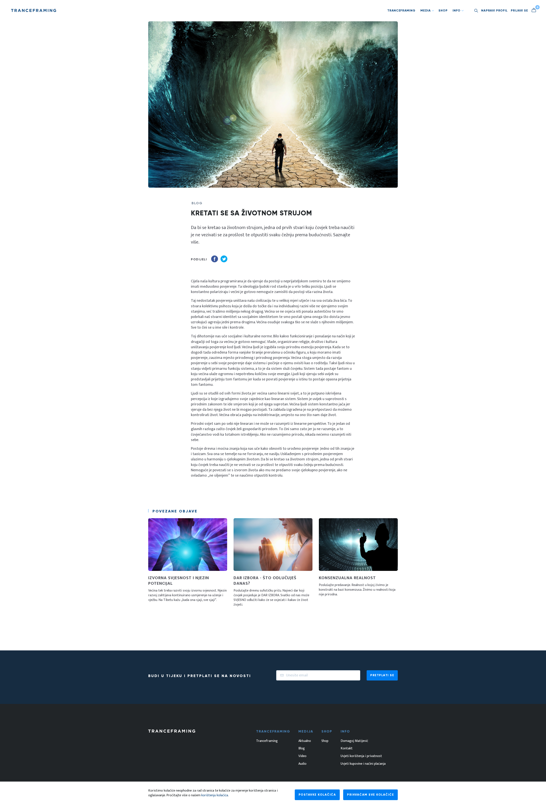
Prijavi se (519, 10)
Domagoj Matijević (354, 741)
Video (302, 756)
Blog (301, 748)
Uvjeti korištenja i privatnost (361, 756)
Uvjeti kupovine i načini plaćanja (363, 764)
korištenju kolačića (214, 795)
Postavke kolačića (317, 794)
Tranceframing (401, 10)
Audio (302, 764)
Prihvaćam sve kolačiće (370, 794)
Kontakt (347, 748)
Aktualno (304, 741)
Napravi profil (494, 10)
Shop (443, 10)
